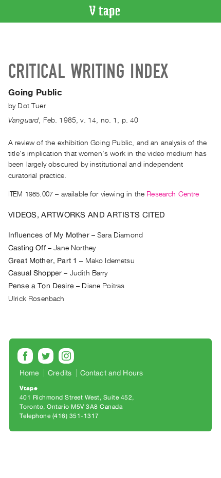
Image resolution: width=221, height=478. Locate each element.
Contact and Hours (111, 373)
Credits (59, 373)
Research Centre (172, 194)
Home (30, 373)
